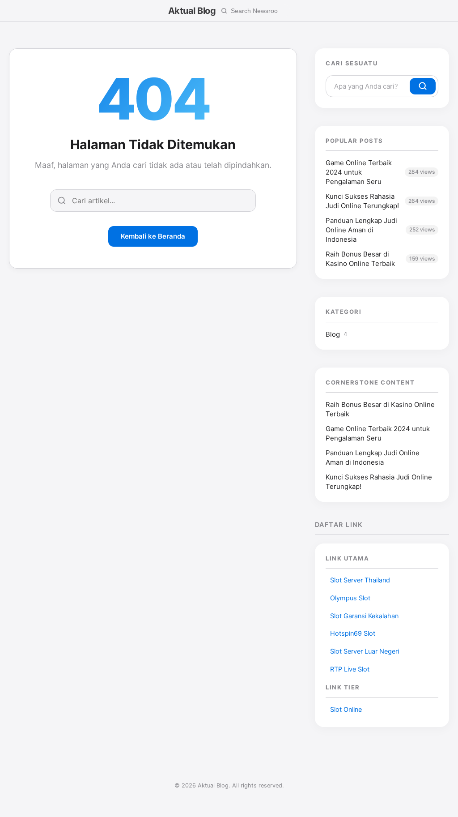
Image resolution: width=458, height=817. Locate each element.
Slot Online (346, 710)
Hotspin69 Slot (352, 633)
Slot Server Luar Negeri (364, 651)
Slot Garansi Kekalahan (364, 616)
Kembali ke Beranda (153, 236)
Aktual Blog (192, 10)
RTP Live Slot (349, 669)
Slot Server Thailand (360, 580)
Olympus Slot (350, 598)
